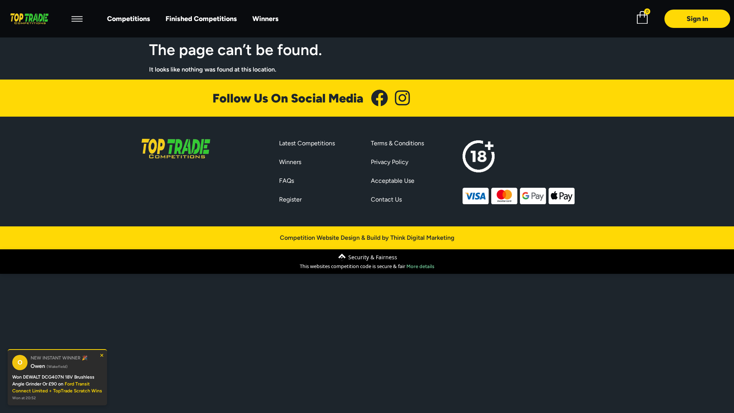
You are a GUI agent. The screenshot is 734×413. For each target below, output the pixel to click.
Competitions (128, 19)
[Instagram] (402, 98)
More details (420, 266)
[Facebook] (379, 98)
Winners (265, 19)
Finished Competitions (201, 19)
